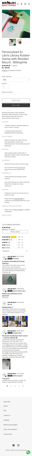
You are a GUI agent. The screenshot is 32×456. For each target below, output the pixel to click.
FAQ (5, 410)
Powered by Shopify (22, 450)
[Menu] (29, 4)
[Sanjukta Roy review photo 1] (6, 364)
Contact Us (7, 415)
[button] (6, 65)
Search (6, 406)
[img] (12, 256)
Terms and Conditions (10, 429)
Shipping (4, 70)
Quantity (4, 83)
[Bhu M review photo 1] (5, 321)
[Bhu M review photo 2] (12, 321)
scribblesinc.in (13, 450)
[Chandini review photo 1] (9, 279)
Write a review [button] (15, 232)
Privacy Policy (8, 434)
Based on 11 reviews (8, 229)
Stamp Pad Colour (7, 76)
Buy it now (16, 105)
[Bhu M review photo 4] (25, 321)
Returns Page (18, 209)
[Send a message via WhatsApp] (28, 452)
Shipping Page (18, 198)
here (26, 164)
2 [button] (11, 386)
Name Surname (7, 92)
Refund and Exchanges (10, 425)
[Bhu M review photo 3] (18, 321)
